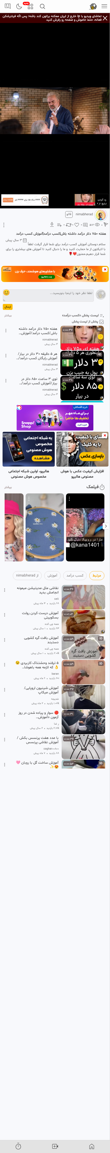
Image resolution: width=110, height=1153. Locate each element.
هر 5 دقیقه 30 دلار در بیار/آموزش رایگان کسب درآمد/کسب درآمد (37, 356)
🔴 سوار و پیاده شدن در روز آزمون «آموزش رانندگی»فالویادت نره (38, 715)
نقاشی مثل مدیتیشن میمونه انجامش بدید (38, 590)
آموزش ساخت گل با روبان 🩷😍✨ (37, 765)
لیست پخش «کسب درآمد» (80, 315)
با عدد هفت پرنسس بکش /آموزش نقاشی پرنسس (38, 740)
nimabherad (84, 214)
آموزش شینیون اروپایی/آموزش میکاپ (41, 690)
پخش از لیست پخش (85, 322)
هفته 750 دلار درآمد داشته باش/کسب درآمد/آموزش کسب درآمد (38, 331)
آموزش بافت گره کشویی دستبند (41, 640)
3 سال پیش (14, 240)
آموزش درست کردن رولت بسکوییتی (40, 615)
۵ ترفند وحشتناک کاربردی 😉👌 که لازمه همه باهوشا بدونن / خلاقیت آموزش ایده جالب (37, 665)
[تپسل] (19, 407)
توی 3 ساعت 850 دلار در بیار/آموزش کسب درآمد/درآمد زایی (39, 381)
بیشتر (8, 316)
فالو (69, 214)
